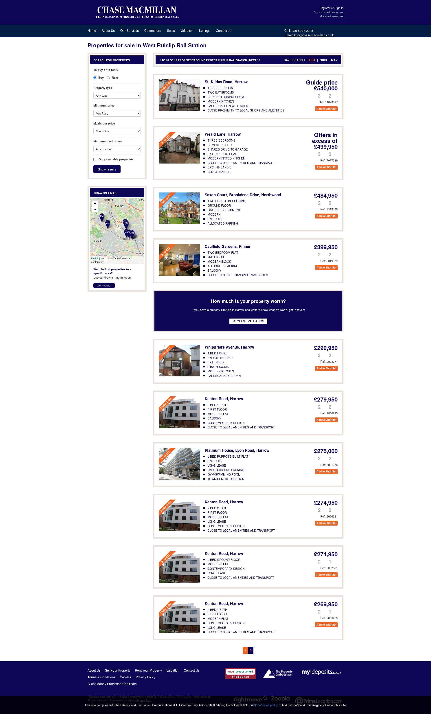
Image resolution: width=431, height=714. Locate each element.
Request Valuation (248, 321)
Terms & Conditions (101, 677)
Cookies (125, 677)
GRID (323, 60)
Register (324, 8)
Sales (171, 30)
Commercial (152, 30)
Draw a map (104, 285)
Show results (107, 169)
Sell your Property (117, 670)
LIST (312, 60)
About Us (108, 30)
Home (92, 30)
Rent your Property (148, 670)
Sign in (338, 8)
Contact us (223, 30)
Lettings (204, 30)
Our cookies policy (266, 705)
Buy (100, 77)
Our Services (129, 30)
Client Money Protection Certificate (112, 683)
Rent (114, 77)
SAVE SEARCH (294, 60)
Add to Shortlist (326, 109)
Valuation (187, 30)
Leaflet (95, 258)
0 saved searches (331, 16)
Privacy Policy (145, 677)
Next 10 (254, 60)
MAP (334, 60)
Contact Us (192, 670)
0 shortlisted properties (328, 12)
